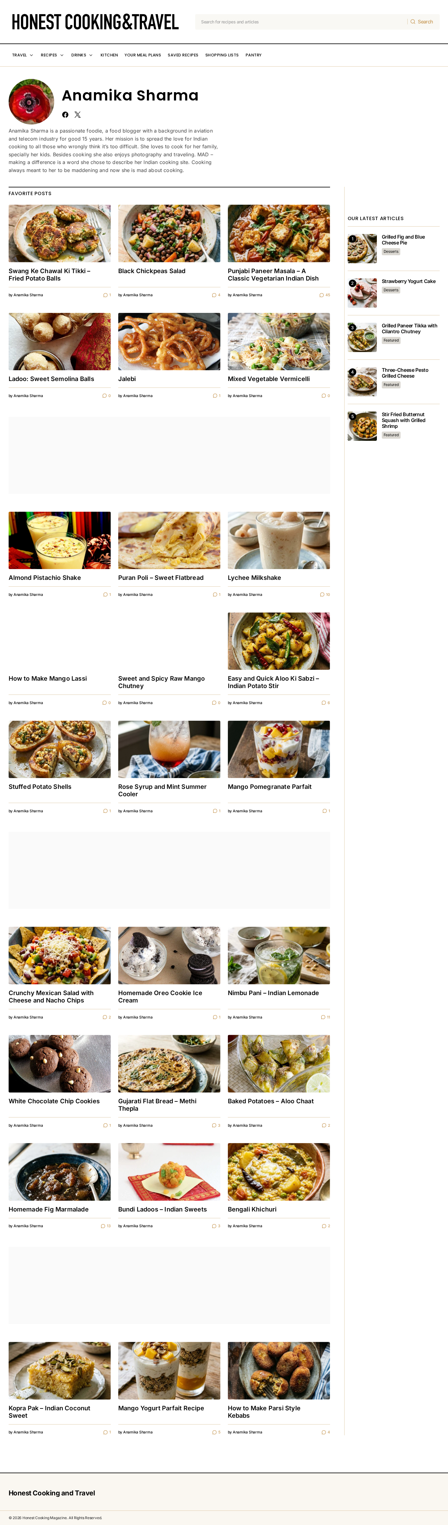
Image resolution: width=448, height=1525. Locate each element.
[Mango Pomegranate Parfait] (279, 749)
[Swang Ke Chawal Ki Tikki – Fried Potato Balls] (60, 233)
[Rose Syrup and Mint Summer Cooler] (169, 749)
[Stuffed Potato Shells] (60, 749)
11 (328, 1017)
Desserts (391, 251)
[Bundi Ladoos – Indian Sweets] (169, 1172)
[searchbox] (301, 21)
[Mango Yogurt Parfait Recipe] (169, 1371)
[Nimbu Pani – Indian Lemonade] (279, 955)
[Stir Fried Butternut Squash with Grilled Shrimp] (362, 426)
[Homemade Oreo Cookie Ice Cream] (169, 955)
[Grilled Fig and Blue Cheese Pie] (362, 248)
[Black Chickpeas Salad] (169, 233)
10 (328, 594)
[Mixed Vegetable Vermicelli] (279, 342)
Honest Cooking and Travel (52, 1493)
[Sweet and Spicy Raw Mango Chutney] (169, 641)
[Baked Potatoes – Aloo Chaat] (279, 1064)
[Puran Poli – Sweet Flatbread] (169, 540)
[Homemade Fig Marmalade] (60, 1172)
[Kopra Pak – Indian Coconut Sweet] (60, 1371)
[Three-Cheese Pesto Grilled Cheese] (362, 381)
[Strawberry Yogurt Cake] (362, 293)
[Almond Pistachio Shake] (60, 540)
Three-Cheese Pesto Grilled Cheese (405, 373)
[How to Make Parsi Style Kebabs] (279, 1371)
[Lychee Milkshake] (279, 540)
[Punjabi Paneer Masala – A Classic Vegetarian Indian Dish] (279, 233)
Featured (391, 340)
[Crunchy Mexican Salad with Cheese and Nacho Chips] (60, 955)
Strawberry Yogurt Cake (409, 281)
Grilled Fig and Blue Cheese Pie (403, 240)
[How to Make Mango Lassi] (60, 641)
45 (327, 295)
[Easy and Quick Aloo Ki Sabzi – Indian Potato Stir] (279, 641)
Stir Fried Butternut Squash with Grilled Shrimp (404, 420)
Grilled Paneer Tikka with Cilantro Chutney (410, 328)
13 (109, 1226)
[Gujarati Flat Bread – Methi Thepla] (169, 1064)
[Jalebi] (169, 342)
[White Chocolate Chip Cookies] (60, 1064)
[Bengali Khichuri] (279, 1172)
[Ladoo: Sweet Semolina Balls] (60, 342)
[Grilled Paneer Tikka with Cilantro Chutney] (362, 337)
